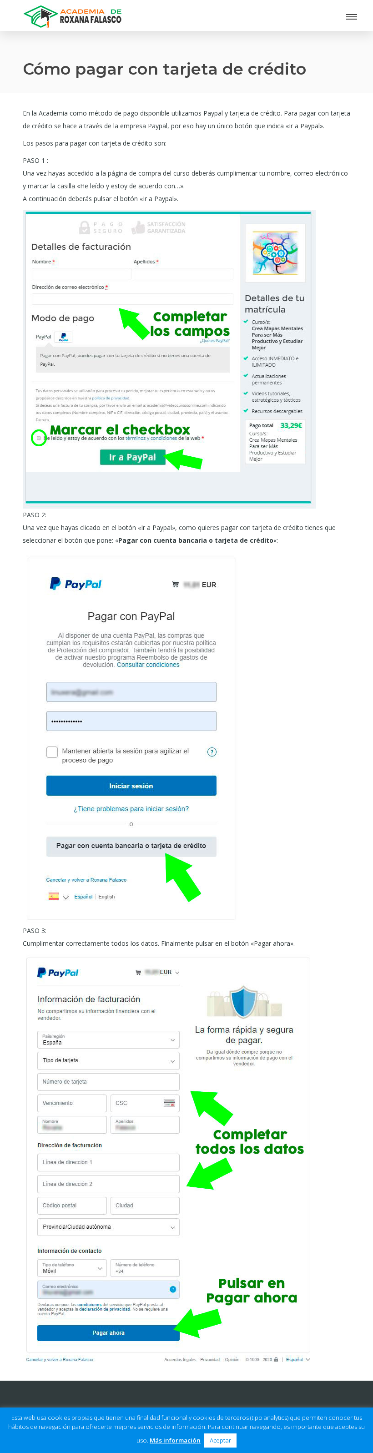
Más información (175, 1440)
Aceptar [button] (220, 1440)
